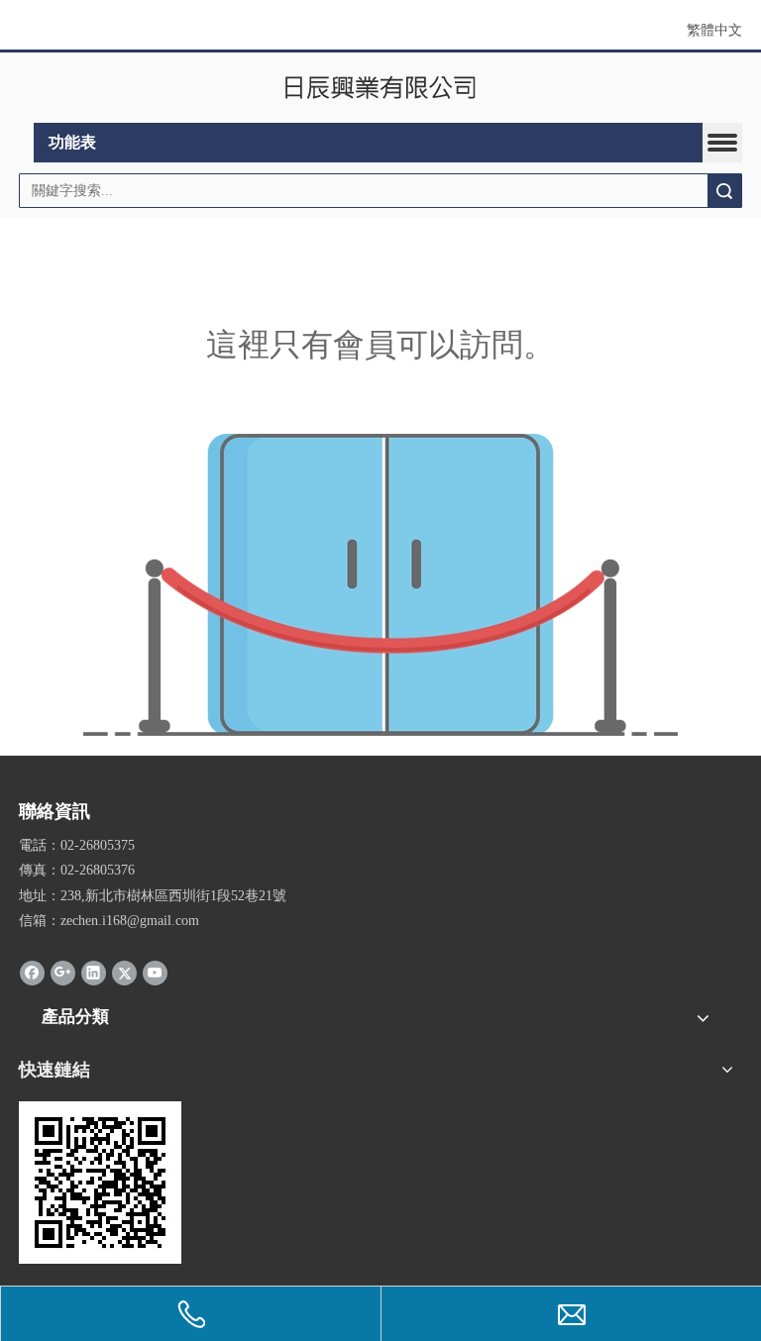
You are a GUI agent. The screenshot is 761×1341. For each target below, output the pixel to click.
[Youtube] (155, 972)
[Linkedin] (93, 972)
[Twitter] (124, 972)
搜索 (724, 190)
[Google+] (63, 972)
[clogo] (381, 88)
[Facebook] (32, 972)
